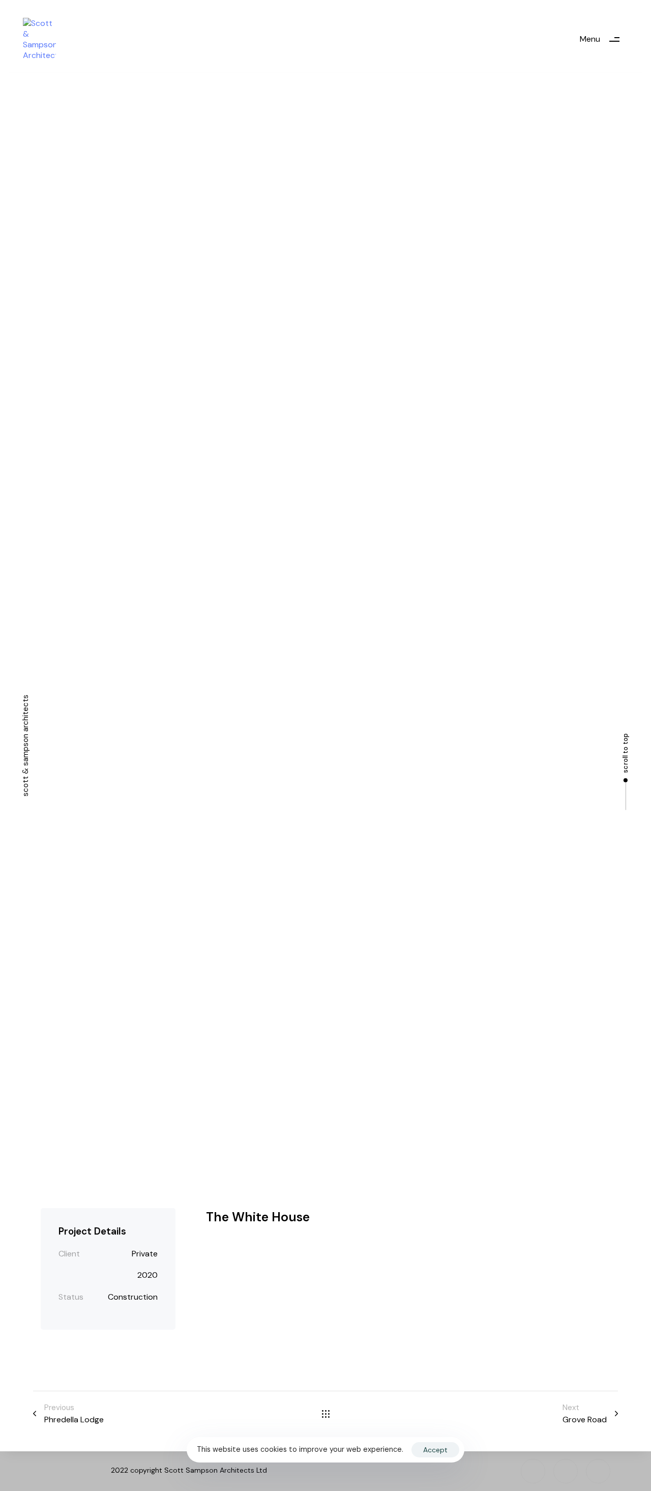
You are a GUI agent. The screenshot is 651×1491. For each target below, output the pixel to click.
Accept (435, 1449)
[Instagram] (533, 1471)
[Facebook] (565, 1471)
